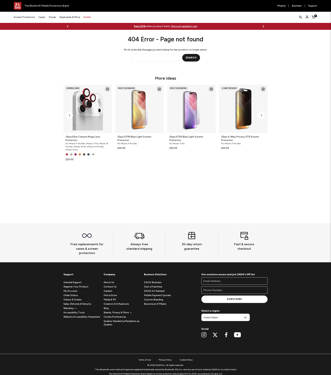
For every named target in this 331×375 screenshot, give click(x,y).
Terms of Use (144, 360)
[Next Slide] (263, 26)
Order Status (70, 295)
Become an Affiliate (155, 303)
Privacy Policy (165, 360)
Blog (106, 308)
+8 (92, 154)
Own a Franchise (153, 286)
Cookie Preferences (115, 316)
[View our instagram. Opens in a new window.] (204, 334)
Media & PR (110, 299)
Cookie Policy (186, 360)
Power (52, 17)
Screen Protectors (24, 17)
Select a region (210, 310)
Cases (41, 17)
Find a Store (110, 295)
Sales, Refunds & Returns (77, 303)
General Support (72, 282)
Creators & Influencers (116, 303)
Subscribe (234, 299)
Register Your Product (75, 286)
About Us (109, 282)
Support (312, 5)
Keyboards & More (69, 17)
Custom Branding (153, 299)
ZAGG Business (153, 282)
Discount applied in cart (184, 26)
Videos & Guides (72, 299)
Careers (108, 291)
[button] (69, 115)
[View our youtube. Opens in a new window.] (237, 334)
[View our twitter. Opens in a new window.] (215, 334)
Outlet (87, 17)
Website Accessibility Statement (81, 316)
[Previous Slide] (67, 26)
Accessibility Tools (74, 312)
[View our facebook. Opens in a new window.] (226, 334)
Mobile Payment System (157, 295)
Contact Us (110, 286)
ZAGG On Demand (154, 291)
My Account (70, 291)
